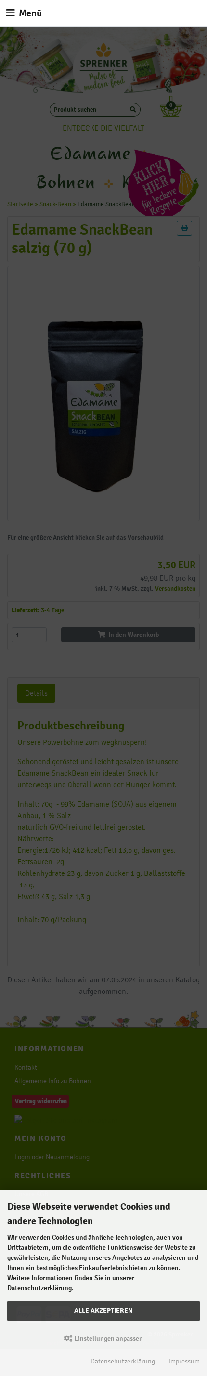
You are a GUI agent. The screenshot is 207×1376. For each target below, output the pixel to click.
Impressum (184, 1361)
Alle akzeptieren (103, 1310)
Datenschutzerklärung (123, 1361)
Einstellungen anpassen (108, 1338)
